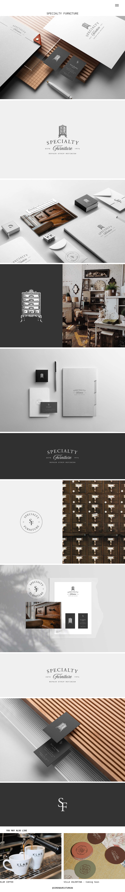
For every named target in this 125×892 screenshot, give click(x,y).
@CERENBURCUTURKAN (62, 887)
